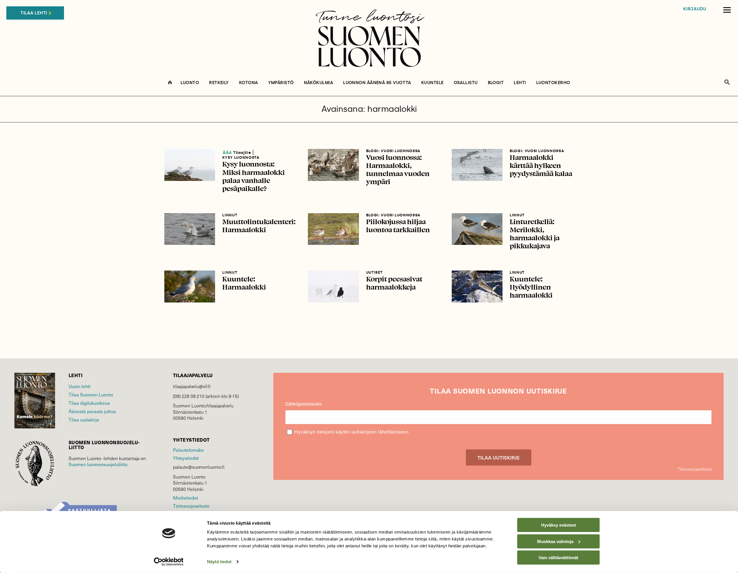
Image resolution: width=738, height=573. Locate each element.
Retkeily (219, 83)
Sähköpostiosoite (303, 404)
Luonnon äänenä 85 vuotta (377, 83)
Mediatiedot (185, 498)
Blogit (496, 83)
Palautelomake (188, 450)
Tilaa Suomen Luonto (91, 395)
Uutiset (374, 272)
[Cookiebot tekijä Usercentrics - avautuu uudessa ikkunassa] (169, 561)
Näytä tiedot (219, 561)
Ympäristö (281, 83)
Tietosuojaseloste (191, 506)
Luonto (189, 83)
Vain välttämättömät (558, 557)
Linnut (229, 215)
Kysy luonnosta (240, 157)
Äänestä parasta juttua (92, 411)
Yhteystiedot (186, 458)
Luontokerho (553, 83)
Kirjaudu (694, 9)
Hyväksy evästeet (558, 525)
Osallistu (466, 83)
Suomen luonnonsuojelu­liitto (98, 464)
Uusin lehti (80, 386)
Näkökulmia (318, 83)
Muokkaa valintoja (555, 541)
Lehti (520, 83)
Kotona (248, 83)
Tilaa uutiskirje (84, 420)
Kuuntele (432, 83)
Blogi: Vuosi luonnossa (393, 151)
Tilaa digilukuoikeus (89, 403)
